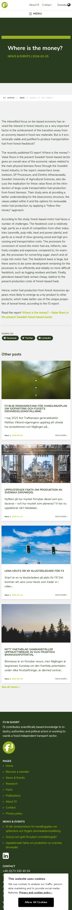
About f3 (34, 5)
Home (9, 766)
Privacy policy (14, 813)
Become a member (17, 772)
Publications (13, 796)
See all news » (11, 687)
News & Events (15, 778)
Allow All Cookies (36, 902)
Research (11, 784)
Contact (46, 5)
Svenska (62, 5)
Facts (9, 790)
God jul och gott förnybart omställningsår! (31, 837)
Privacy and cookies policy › (35, 892)
